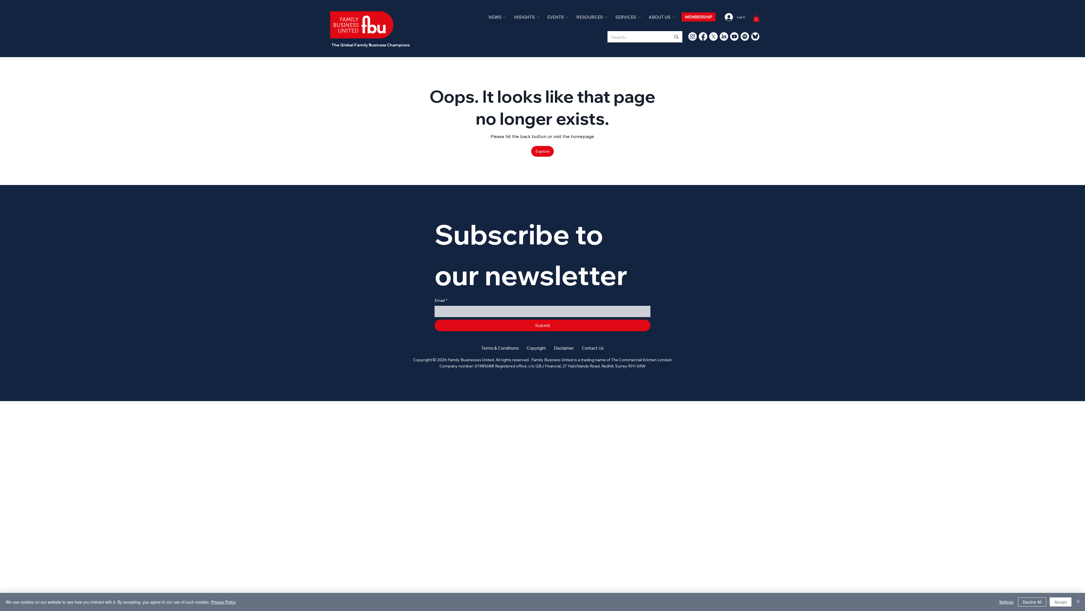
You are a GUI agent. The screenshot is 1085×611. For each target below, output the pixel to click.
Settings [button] (1006, 602)
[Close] (1078, 601)
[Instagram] (692, 36)
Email (441, 300)
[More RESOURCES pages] (606, 17)
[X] (713, 36)
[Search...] (676, 37)
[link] (756, 18)
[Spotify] (745, 36)
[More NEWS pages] (504, 17)
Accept (1060, 602)
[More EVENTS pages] (567, 17)
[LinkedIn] (724, 36)
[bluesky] (755, 36)
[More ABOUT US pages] (673, 17)
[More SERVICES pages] (639, 17)
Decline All (1032, 602)
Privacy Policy (223, 602)
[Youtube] (734, 36)
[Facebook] (703, 36)
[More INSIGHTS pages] (538, 17)
